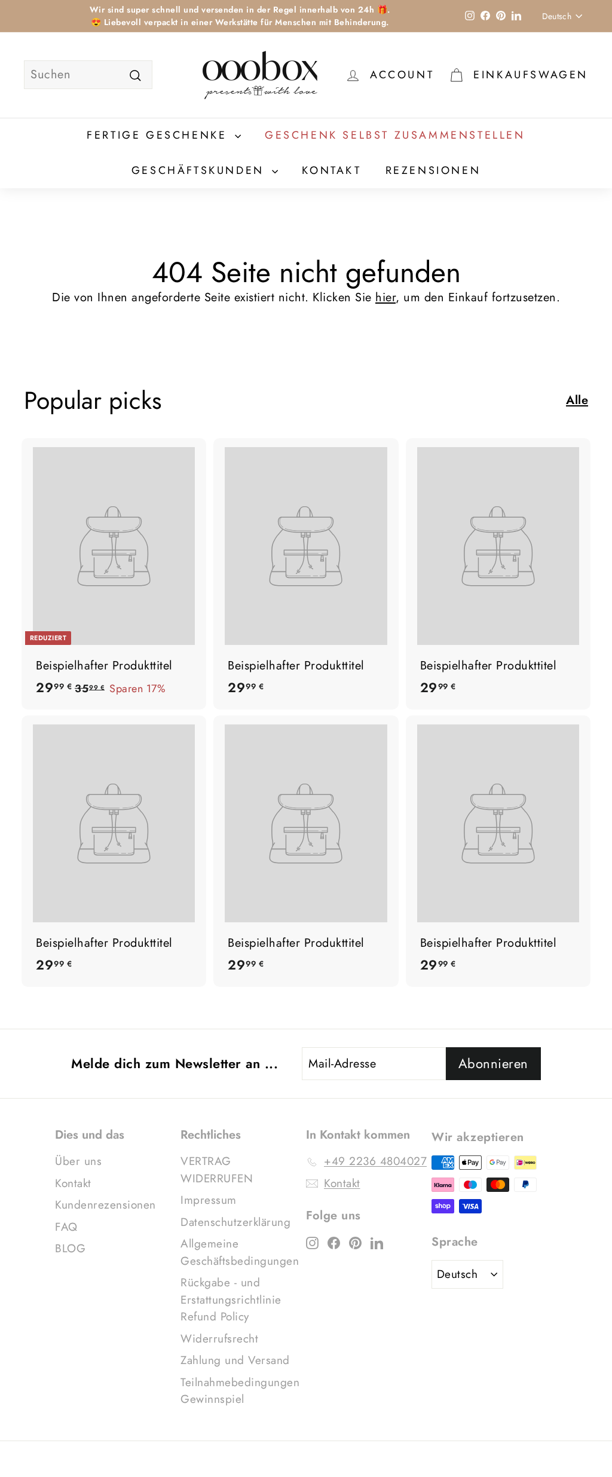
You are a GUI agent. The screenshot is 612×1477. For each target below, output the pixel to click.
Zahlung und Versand (235, 1360)
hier (385, 297)
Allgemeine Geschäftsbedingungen (239, 1252)
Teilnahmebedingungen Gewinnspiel (239, 1391)
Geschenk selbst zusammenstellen (395, 135)
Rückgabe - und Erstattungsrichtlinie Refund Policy (230, 1299)
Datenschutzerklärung (235, 1222)
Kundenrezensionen (105, 1205)
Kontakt (331, 170)
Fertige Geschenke (159, 135)
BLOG (70, 1248)
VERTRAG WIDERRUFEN (216, 1170)
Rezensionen (433, 170)
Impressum (208, 1200)
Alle (577, 400)
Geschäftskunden (200, 170)
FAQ (66, 1227)
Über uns (78, 1161)
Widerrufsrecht (219, 1339)
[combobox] (88, 74)
